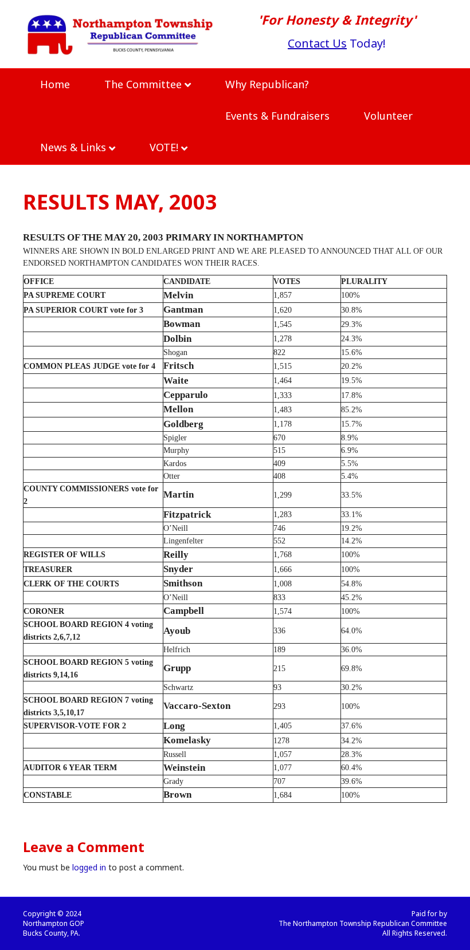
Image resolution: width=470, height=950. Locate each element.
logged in (89, 867)
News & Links (73, 147)
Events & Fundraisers (277, 116)
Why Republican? (267, 84)
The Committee (143, 84)
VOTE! (164, 147)
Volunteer (388, 116)
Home (55, 84)
